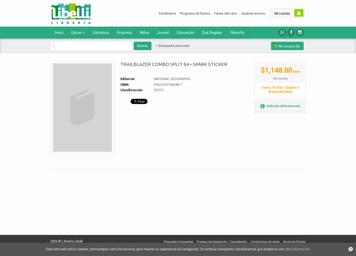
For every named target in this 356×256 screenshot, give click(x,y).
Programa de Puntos (195, 13)
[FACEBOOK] (291, 32)
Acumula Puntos (294, 241)
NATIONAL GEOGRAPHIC (172, 79)
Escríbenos (167, 13)
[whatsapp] (282, 32)
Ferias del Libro (225, 13)
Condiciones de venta (264, 241)
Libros (76, 33)
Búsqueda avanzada (173, 45)
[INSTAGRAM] (300, 32)
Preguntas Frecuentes (178, 241)
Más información (297, 249)
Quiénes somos (253, 13)
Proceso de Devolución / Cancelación (222, 241)
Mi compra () (289, 46)
